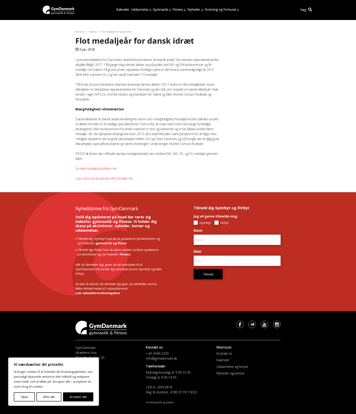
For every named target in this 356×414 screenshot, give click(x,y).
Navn (199, 230)
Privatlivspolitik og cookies (160, 402)
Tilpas (24, 397)
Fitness (178, 9)
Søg (303, 9)
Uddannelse (139, 9)
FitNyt (224, 223)
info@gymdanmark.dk (161, 358)
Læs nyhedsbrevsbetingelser (97, 293)
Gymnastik (160, 9)
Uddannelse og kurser (232, 366)
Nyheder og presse (230, 373)
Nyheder (193, 9)
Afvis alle (49, 397)
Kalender (122, 9)
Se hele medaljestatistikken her (96, 168)
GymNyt (204, 223)
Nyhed (93, 31)
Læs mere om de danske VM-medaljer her (104, 178)
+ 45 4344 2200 (157, 353)
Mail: (199, 251)
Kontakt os (224, 353)
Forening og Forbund (220, 9)
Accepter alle (78, 397)
